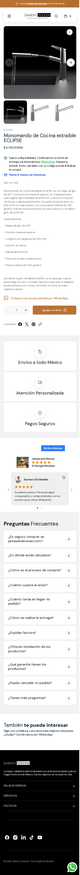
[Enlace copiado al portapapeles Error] (40, 324)
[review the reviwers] (63, 478)
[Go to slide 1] (36, 508)
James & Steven (21, 867)
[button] (9, 16)
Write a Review (50, 448)
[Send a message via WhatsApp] (69, 867)
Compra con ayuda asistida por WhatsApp (39, 298)
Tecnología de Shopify (42, 867)
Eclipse (8, 129)
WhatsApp (48, 162)
